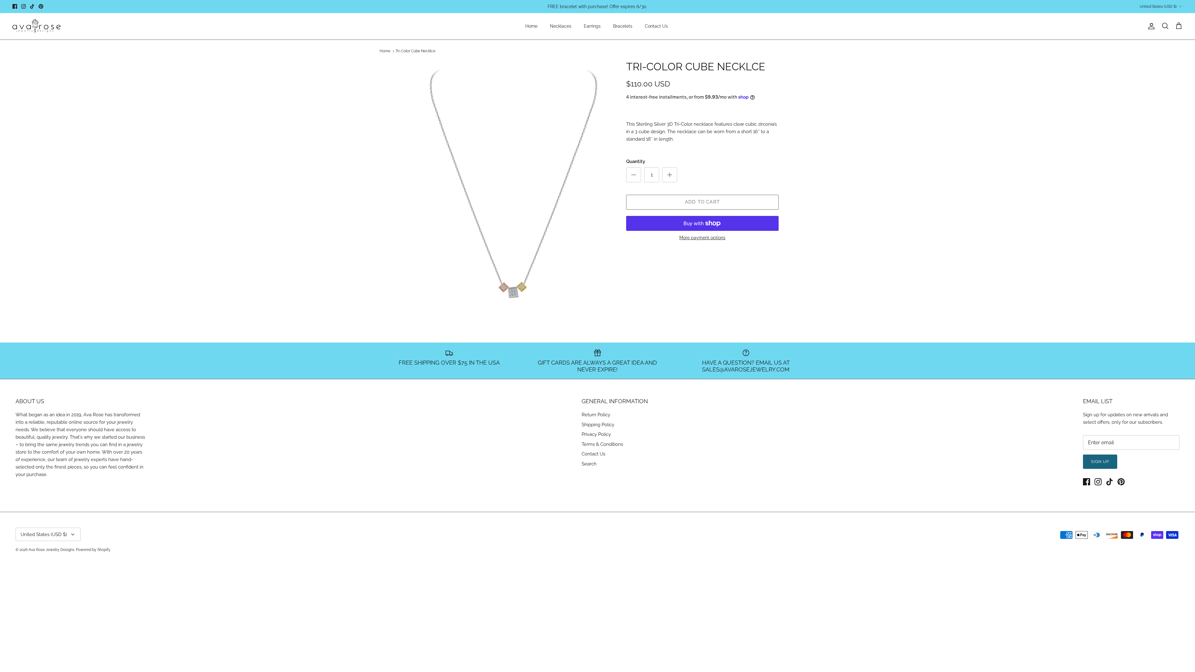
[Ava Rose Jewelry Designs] (36, 26)
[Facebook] (14, 6)
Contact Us (656, 26)
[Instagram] (23, 6)
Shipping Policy (598, 424)
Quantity (635, 161)
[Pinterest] (41, 6)
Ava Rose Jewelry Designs (51, 550)
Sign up (1100, 461)
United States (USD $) (1158, 6)
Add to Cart (702, 202)
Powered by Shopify (93, 550)
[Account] (1150, 26)
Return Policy (596, 415)
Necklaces (560, 26)
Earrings (592, 26)
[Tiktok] (32, 6)
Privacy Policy (596, 434)
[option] (514, 183)
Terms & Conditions (602, 444)
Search (589, 464)
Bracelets (622, 26)
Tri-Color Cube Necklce (415, 51)
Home (531, 26)
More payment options (702, 237)
